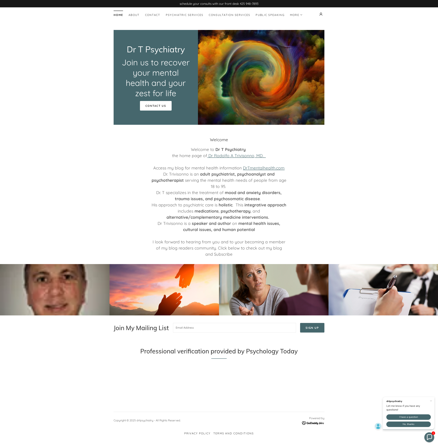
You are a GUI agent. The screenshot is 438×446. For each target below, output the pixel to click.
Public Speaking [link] (270, 15)
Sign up (312, 327)
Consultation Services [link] (229, 15)
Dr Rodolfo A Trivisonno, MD (235, 155)
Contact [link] (152, 15)
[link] (155, 51)
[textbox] (234, 328)
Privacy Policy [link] (197, 433)
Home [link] (118, 15)
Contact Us (155, 105)
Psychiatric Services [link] (184, 15)
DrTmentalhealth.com (264, 167)
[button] (296, 15)
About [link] (133, 15)
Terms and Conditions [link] (233, 433)
